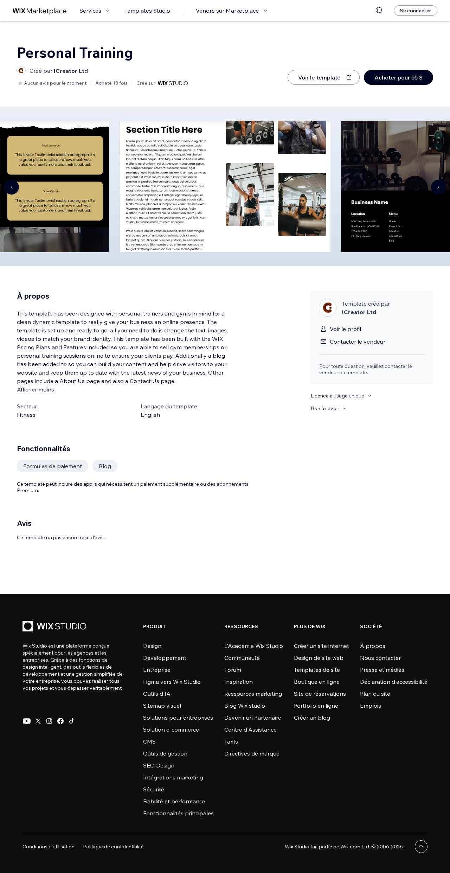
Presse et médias (382, 669)
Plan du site (375, 693)
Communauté (242, 657)
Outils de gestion (165, 753)
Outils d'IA (157, 693)
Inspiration (238, 681)
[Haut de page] (421, 846)
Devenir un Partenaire (252, 717)
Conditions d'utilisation (48, 846)
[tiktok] (72, 721)
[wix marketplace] (40, 11)
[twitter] (38, 721)
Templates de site (317, 669)
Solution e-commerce (171, 729)
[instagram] (49, 721)
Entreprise (157, 669)
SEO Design (158, 765)
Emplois (370, 705)
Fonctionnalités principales (178, 813)
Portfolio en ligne (316, 705)
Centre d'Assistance (250, 729)
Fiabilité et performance (174, 801)
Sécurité (153, 789)
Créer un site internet (321, 645)
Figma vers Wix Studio (172, 681)
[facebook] (60, 721)
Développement (164, 657)
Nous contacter (380, 657)
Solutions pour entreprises (178, 717)
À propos (372, 645)
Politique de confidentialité (113, 846)
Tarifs (231, 741)
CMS (149, 741)
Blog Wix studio (244, 705)
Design (152, 645)
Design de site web (318, 657)
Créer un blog (312, 717)
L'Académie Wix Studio (253, 645)
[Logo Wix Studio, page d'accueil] (55, 627)
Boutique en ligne (317, 681)
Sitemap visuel (162, 705)
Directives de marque (251, 753)
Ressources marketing (253, 693)
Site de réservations (320, 693)
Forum (232, 669)
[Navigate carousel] (11, 187)
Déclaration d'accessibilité (394, 681)
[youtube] (26, 721)
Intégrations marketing (173, 777)
